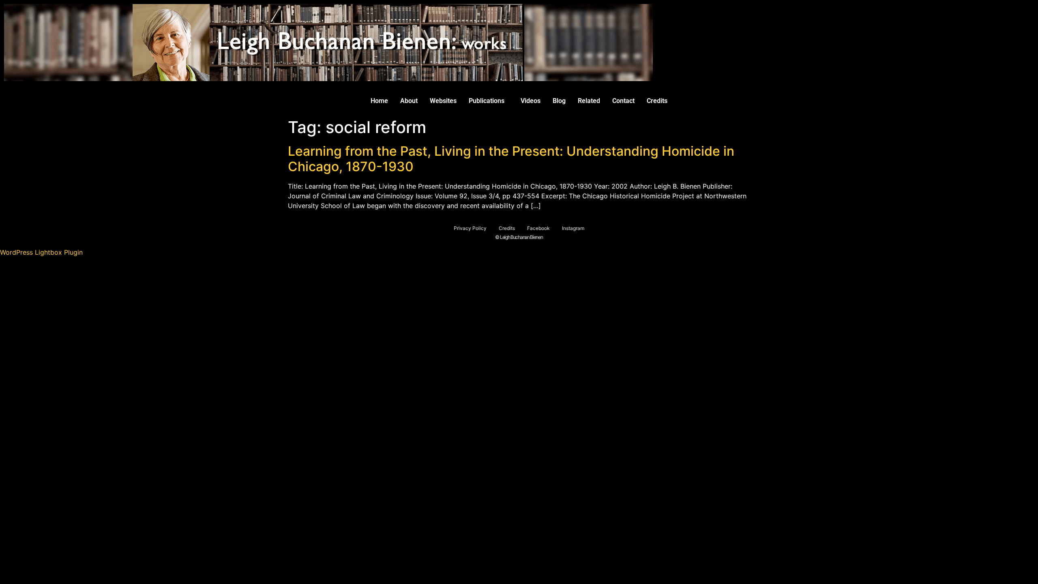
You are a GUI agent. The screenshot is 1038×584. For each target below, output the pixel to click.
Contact (623, 101)
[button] (489, 101)
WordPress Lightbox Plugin (41, 252)
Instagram (573, 228)
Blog (559, 101)
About (409, 101)
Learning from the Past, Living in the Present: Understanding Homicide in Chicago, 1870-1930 (511, 158)
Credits (657, 101)
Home (379, 101)
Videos (530, 101)
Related (589, 101)
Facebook (538, 228)
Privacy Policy (470, 228)
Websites (443, 101)
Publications (486, 101)
